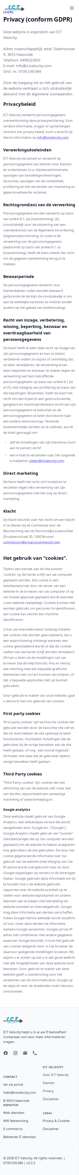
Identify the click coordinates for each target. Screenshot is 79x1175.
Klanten (48, 1083)
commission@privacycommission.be (31, 542)
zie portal (16, 1084)
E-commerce (12, 1129)
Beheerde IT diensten (19, 1137)
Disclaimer (51, 1099)
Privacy (48, 1091)
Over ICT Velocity (56, 1075)
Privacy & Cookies (56, 1121)
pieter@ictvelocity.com (46, 461)
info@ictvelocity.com (52, 137)
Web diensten (13, 1112)
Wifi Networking (15, 1121)
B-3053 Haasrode (16, 1100)
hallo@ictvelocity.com (19, 1092)
